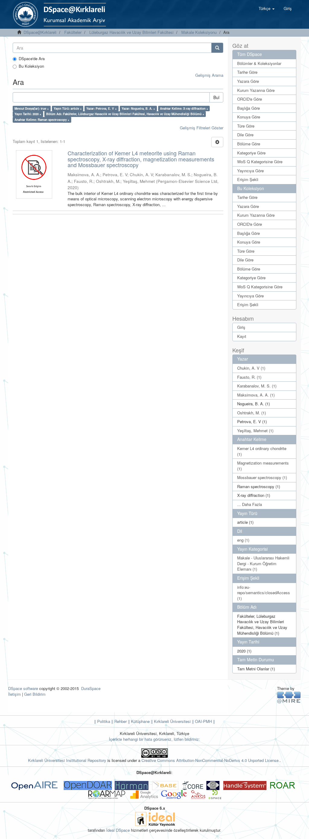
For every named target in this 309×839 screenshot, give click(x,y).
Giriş (241, 327)
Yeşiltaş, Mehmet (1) (255, 430)
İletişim (14, 694)
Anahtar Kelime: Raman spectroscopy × (41, 120)
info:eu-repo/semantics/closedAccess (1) (263, 592)
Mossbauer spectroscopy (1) (262, 477)
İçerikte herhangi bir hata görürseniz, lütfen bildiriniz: (154, 739)
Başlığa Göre (248, 108)
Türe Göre (245, 126)
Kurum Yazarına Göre (256, 90)
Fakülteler (72, 32)
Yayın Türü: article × (68, 108)
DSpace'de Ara (32, 58)
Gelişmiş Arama (209, 75)
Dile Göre (245, 135)
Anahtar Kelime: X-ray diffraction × (184, 108)
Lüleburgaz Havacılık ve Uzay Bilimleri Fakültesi (131, 32)
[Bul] (217, 48)
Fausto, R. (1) (249, 377)
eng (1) (243, 540)
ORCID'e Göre (249, 99)
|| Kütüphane (138, 721)
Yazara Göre (248, 81)
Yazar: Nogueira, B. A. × (138, 108)
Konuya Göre (248, 117)
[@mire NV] (289, 697)
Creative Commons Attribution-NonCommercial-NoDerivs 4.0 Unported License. (211, 760)
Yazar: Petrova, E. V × (101, 108)
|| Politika (102, 721)
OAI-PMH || (204, 721)
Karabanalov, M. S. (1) (256, 386)
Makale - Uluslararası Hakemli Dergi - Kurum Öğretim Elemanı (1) (263, 563)
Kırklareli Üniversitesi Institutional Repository (67, 760)
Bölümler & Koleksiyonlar (259, 63)
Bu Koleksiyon (31, 66)
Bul (216, 97)
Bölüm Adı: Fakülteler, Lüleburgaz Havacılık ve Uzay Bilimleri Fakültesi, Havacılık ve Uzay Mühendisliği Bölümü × (125, 114)
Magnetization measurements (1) (263, 465)
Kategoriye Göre (251, 153)
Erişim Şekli (247, 179)
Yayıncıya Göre (250, 170)
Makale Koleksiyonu (199, 32)
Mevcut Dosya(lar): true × (31, 108)
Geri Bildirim (35, 694)
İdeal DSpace (118, 830)
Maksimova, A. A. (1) (256, 395)
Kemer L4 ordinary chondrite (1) (261, 451)
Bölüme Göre (248, 144)
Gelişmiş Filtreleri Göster (201, 128)
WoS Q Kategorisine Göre (259, 161)
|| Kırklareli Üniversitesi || (172, 721)
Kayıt (241, 336)
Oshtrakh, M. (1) (251, 413)
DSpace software (23, 688)
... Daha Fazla (249, 504)
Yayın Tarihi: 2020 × (27, 114)
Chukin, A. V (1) (251, 368)
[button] (266, 8)
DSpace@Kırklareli (40, 32)
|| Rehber (118, 721)
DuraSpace (90, 688)
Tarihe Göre (247, 72)
